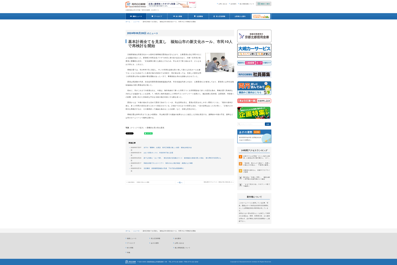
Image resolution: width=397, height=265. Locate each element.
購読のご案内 (265, 4)
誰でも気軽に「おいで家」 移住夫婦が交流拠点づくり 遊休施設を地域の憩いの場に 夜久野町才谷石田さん (182, 158)
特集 (128, 252)
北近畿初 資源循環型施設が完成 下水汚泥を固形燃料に (164, 168)
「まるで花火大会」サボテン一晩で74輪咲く (256, 185)
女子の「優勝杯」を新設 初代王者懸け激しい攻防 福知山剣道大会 (168, 147)
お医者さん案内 (240, 16)
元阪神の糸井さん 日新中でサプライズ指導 (256, 171)
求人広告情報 (220, 16)
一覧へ (180, 182)
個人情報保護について (247, 4)
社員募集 (200, 16)
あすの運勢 (155, 243)
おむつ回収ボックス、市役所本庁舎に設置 (158, 153)
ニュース (136, 21)
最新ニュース (137, 16)
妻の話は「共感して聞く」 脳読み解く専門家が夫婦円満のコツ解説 (256, 178)
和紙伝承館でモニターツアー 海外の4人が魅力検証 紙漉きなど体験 (168, 163)
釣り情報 (179, 16)
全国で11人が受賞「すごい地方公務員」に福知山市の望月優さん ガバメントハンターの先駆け (256, 158)
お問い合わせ (223, 4)
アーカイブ (158, 16)
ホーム (128, 21)
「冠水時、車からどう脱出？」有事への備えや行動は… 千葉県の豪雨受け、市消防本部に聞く (256, 165)
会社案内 (233, 4)
